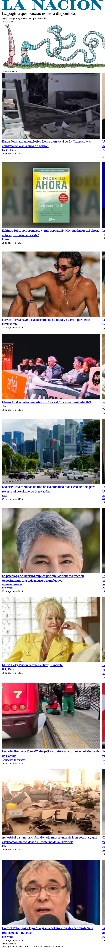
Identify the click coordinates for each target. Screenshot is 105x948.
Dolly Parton (8, 669)
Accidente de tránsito (13, 760)
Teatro (5, 406)
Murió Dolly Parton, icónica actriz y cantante (32, 665)
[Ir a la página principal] (52, 9)
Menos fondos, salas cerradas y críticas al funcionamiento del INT (46, 402)
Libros (5, 239)
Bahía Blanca (9, 150)
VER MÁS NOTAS (9, 944)
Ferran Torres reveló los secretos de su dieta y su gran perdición (46, 320)
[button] (51, 106)
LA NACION (7, 21)
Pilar (4, 846)
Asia (4, 495)
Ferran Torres (9, 324)
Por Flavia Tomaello (12, 584)
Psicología (7, 588)
